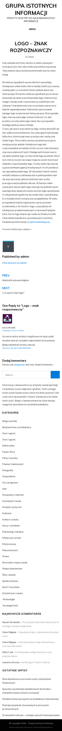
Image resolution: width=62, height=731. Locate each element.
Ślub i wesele (8, 574)
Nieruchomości (10, 550)
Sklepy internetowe (12, 568)
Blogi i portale (9, 420)
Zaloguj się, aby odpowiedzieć (16, 348)
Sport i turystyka (10, 586)
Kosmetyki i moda (11, 500)
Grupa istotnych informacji (31, 9)
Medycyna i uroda (11, 537)
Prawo (5, 556)
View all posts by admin (14, 262)
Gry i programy (10, 482)
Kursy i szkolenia (11, 525)
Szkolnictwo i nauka (12, 593)
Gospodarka (8, 476)
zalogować (19, 364)
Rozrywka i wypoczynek (14, 562)
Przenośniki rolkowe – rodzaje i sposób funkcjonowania (30, 715)
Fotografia (7, 470)
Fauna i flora (8, 451)
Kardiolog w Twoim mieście (35, 662)
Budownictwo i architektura (16, 427)
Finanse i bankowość (12, 463)
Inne (4, 488)
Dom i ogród (8, 433)
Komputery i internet (13, 494)
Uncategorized (10, 605)
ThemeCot (28, 727)
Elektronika (8, 445)
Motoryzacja (9, 543)
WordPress (48, 727)
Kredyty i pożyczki (12, 507)
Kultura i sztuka (10, 519)
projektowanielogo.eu (38, 221)
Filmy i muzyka (10, 457)
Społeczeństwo (10, 580)
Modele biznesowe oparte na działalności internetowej (30, 698)
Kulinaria (6, 513)
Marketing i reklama (21, 229)
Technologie (8, 599)
